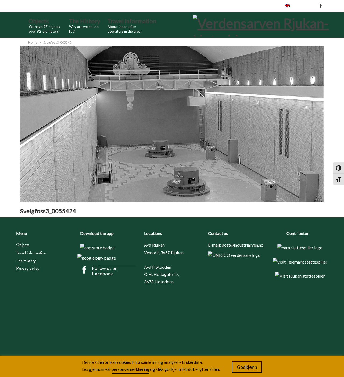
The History (84, 25)
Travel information (131, 25)
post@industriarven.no (242, 244)
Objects (44, 25)
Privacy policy (27, 268)
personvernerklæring (130, 369)
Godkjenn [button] (247, 367)
